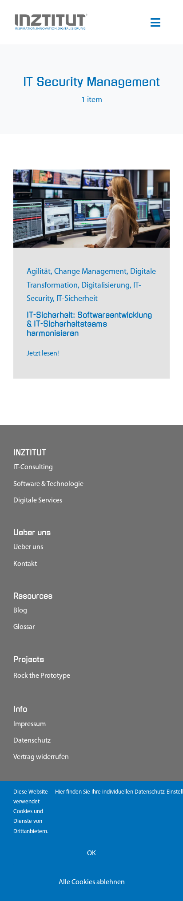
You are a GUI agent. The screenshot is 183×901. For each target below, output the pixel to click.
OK (91, 853)
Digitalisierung (105, 286)
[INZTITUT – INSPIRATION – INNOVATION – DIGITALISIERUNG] (50, 16)
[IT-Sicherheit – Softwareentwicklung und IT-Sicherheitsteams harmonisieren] (91, 174)
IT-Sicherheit (77, 299)
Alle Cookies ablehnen (92, 882)
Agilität (39, 272)
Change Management (90, 272)
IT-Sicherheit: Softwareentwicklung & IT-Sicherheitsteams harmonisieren (89, 324)
